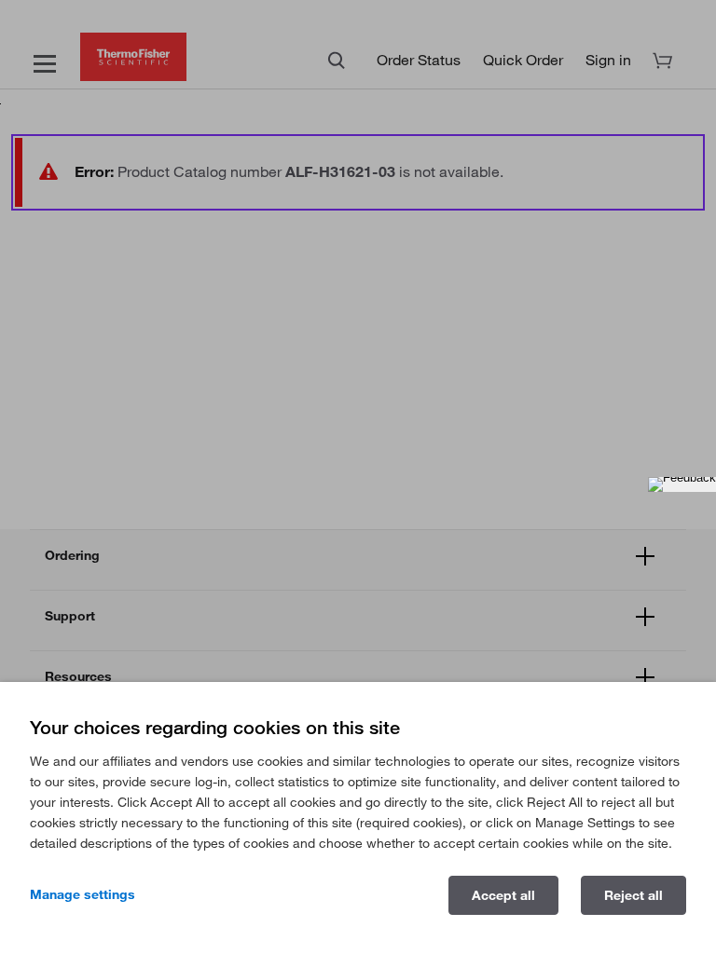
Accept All (503, 895)
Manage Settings (82, 894)
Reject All (633, 895)
